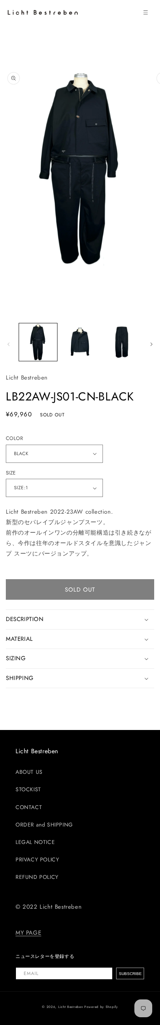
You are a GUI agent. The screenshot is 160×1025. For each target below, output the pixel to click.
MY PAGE (28, 932)
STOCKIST (28, 789)
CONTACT (29, 807)
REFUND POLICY (37, 877)
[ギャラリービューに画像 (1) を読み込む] (38, 342)
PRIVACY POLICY (37, 859)
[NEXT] (151, 344)
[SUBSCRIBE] (130, 973)
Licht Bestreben (70, 1006)
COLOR (14, 438)
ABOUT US (29, 772)
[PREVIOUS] (8, 344)
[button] (145, 12)
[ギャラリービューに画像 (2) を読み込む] (80, 342)
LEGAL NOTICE (35, 842)
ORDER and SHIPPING (44, 824)
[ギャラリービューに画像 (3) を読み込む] (122, 342)
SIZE (11, 472)
